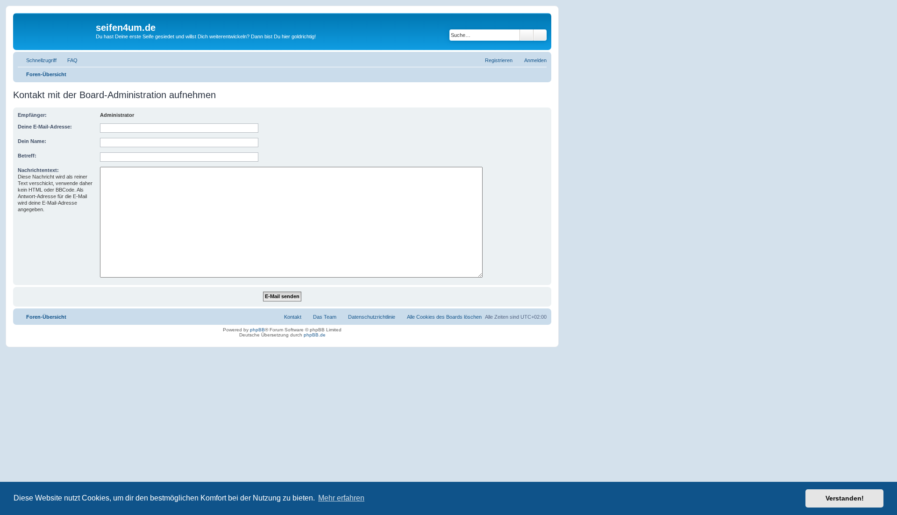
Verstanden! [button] (845, 498)
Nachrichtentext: (38, 170)
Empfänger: (32, 115)
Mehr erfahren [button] (341, 498)
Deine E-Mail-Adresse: (45, 126)
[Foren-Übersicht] (55, 30)
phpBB (257, 329)
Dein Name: (32, 141)
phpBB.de (315, 334)
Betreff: (27, 155)
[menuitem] (68, 60)
